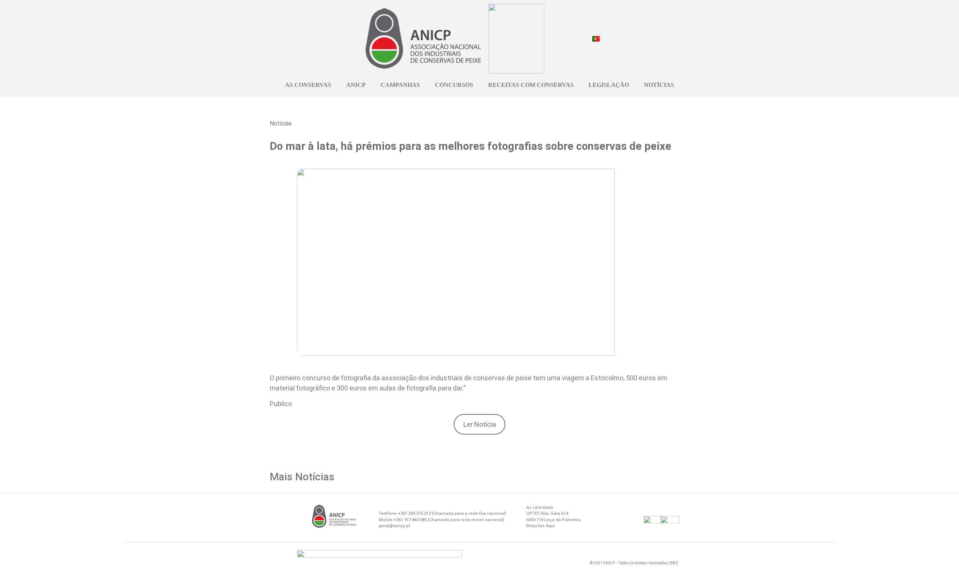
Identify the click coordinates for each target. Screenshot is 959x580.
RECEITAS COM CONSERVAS (531, 85)
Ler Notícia (479, 424)
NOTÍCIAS (659, 85)
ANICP (356, 85)
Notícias (281, 123)
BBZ (674, 563)
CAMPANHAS (400, 85)
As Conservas (308, 85)
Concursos (454, 85)
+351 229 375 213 (414, 513)
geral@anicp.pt (394, 525)
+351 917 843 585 (410, 519)
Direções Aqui (540, 525)
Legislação (609, 85)
